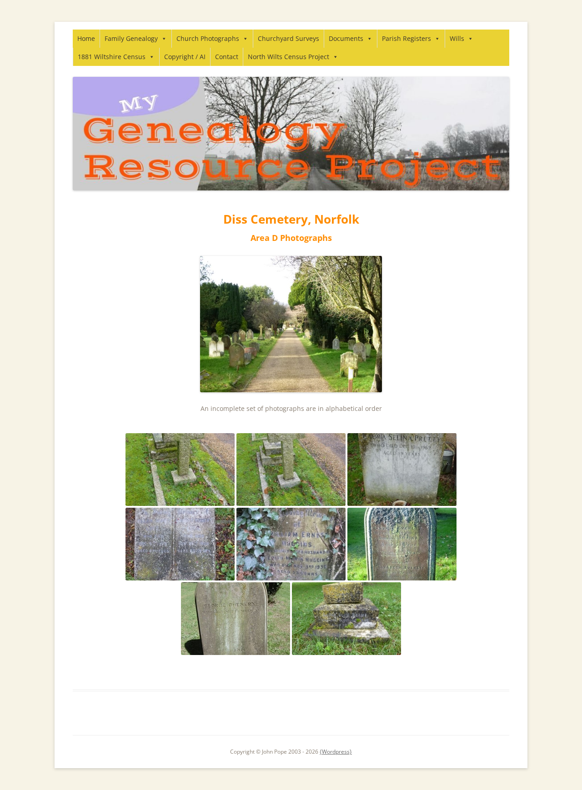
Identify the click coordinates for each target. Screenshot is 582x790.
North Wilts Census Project (288, 56)
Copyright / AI (185, 56)
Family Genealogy (131, 38)
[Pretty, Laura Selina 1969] (402, 469)
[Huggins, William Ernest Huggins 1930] (291, 544)
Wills (457, 38)
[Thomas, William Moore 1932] (180, 469)
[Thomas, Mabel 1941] (291, 469)
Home (86, 38)
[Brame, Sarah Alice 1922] (346, 618)
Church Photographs (207, 38)
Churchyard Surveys (288, 38)
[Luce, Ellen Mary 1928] (180, 544)
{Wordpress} (336, 751)
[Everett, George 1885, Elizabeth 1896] (402, 544)
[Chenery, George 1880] (235, 618)
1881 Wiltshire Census (112, 56)
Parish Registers (406, 38)
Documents (346, 38)
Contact (226, 56)
